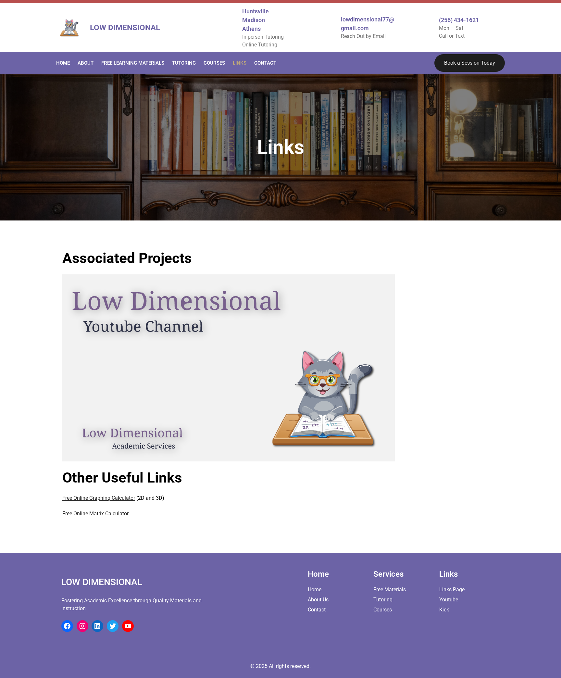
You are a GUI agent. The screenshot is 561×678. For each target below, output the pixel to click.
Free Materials (389, 589)
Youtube (448, 599)
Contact (317, 610)
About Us (318, 599)
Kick (444, 610)
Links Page (452, 589)
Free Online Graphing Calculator (98, 498)
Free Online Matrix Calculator (95, 513)
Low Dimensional (125, 27)
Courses (382, 610)
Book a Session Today (469, 63)
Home (314, 589)
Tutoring (383, 599)
